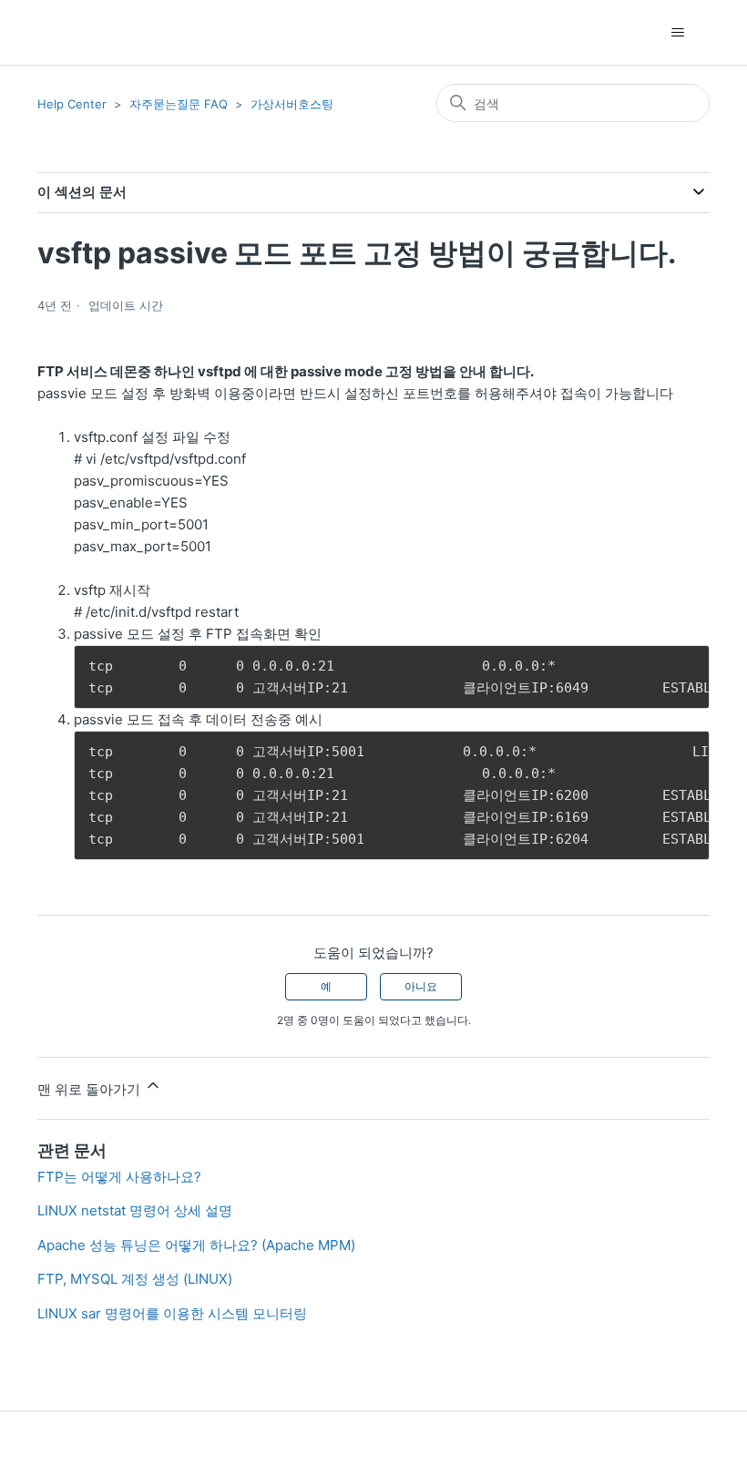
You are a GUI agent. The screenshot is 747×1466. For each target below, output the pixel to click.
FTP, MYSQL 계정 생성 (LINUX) (134, 1278)
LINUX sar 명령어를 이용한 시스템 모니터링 (172, 1313)
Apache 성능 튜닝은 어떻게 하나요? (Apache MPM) (196, 1245)
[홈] (69, 32)
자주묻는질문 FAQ (178, 104)
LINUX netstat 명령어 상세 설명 (134, 1210)
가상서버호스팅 (292, 104)
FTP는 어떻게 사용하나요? (119, 1176)
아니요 (420, 986)
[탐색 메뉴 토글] (677, 32)
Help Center (72, 104)
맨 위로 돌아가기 (90, 1089)
